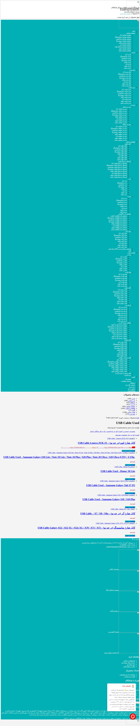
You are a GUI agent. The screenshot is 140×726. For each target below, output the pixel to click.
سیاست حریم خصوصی (127, 674)
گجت (133, 410)
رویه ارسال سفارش (128, 662)
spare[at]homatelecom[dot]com (116, 547)
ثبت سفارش (131, 664)
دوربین (133, 404)
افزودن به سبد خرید (128, 451)
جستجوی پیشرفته (121, 435)
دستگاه (132, 402)
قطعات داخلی (130, 408)
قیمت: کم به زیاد (116, 431)
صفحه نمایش (130, 406)
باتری (133, 399)
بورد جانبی (131, 400)
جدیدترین (126, 431)
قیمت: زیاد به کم (105, 431)
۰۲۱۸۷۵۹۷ (122, 545)
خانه (137, 418)
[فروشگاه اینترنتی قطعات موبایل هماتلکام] (132, 5)
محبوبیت (132, 431)
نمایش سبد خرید (125, 13)
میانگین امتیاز (94, 431)
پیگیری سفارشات (129, 666)
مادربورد (132, 414)
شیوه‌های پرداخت (129, 661)
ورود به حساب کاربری (131, 11)
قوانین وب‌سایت (129, 676)
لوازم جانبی (131, 412)
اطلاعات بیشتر (130, 465)
